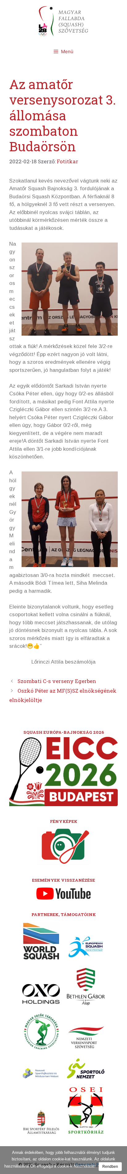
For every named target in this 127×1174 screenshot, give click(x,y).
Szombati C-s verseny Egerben (57, 681)
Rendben (110, 1166)
